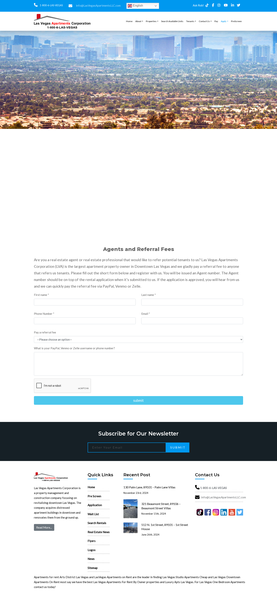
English (137, 5)
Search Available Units (172, 21)
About (138, 21)
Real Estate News (99, 532)
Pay (216, 21)
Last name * (148, 294)
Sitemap (93, 567)
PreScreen (236, 21)
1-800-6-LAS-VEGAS (51, 5)
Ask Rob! (198, 5)
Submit (178, 447)
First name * (41, 294)
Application (95, 505)
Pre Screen (94, 496)
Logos (92, 550)
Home (129, 21)
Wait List (93, 514)
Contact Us (204, 21)
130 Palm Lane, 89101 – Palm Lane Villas (149, 487)
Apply (223, 21)
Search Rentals (97, 523)
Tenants (190, 21)
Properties (151, 21)
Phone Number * (44, 313)
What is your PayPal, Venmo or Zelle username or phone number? (74, 348)
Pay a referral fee (45, 332)
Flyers (92, 541)
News (91, 558)
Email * (145, 313)
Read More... (44, 527)
